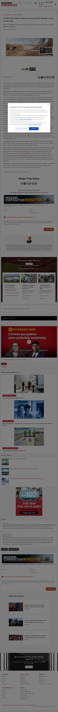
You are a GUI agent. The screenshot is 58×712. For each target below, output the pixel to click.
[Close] (48, 104)
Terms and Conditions (26, 119)
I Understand (33, 128)
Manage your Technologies (21, 128)
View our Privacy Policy (35, 124)
